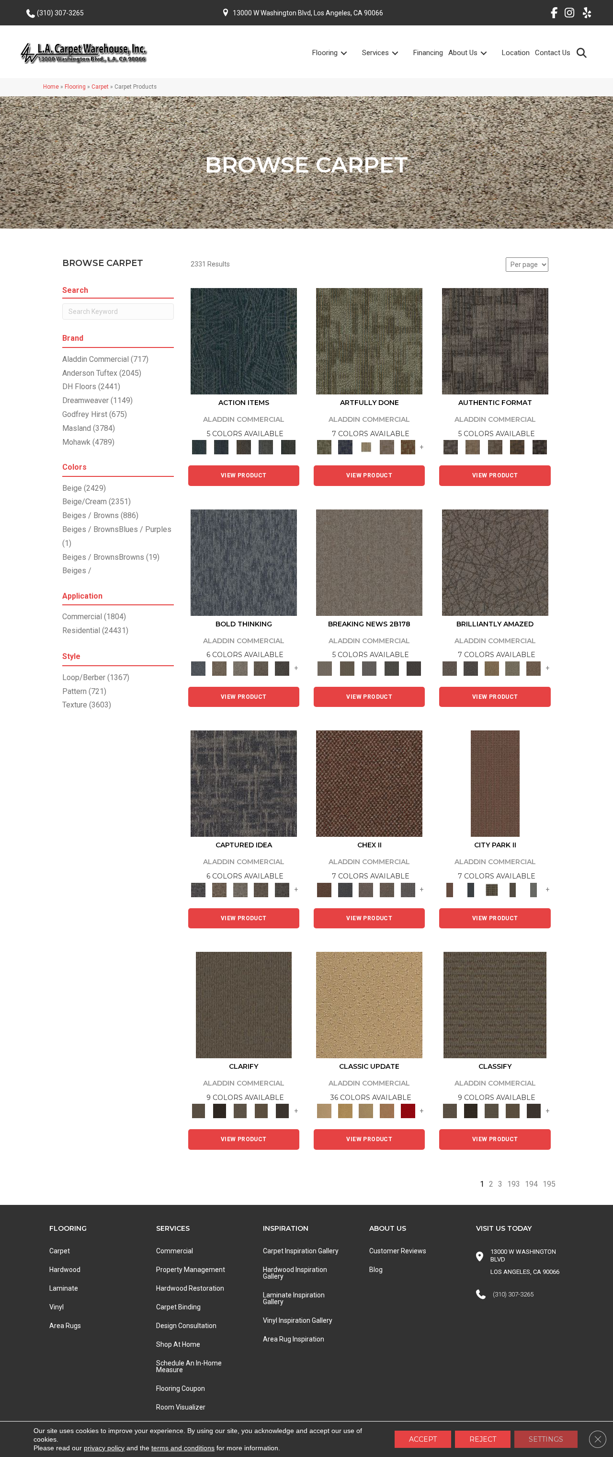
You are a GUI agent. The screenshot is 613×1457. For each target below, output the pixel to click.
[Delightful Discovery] (369, 341)
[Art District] (366, 889)
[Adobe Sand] (369, 1004)
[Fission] (261, 667)
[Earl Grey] (266, 447)
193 (513, 1184)
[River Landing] (345, 889)
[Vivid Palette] (408, 447)
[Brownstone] (243, 447)
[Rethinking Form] (517, 447)
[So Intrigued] (495, 562)
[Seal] (282, 667)
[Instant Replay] (369, 667)
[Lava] (240, 667)
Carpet (100, 86)
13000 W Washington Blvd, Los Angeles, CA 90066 (308, 13)
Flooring (325, 52)
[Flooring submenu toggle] (349, 53)
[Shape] (244, 562)
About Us (462, 52)
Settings (546, 1439)
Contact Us (552, 52)
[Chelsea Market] (369, 783)
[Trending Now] (369, 562)
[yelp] (584, 14)
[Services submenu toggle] (400, 53)
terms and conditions (183, 1448)
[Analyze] (219, 1110)
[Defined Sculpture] (472, 447)
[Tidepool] (244, 341)
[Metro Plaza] (387, 889)
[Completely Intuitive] (492, 667)
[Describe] (240, 1110)
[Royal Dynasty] (408, 1110)
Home (51, 86)
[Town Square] (408, 889)
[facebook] (550, 14)
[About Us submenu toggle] (489, 53)
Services (375, 52)
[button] (583, 52)
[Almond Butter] (366, 1110)
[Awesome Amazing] (387, 447)
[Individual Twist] (495, 447)
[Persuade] (261, 1110)
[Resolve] (244, 1004)
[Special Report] (346, 667)
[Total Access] (414, 667)
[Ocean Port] (221, 447)
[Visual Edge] (495, 341)
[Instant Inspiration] (533, 667)
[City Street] (288, 447)
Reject (482, 1439)
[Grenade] (219, 667)
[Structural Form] (539, 447)
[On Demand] (391, 667)
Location (516, 52)
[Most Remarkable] (345, 447)
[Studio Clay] (387, 1110)
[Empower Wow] (513, 667)
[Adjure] (282, 1110)
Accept (423, 1439)
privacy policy (104, 1448)
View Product (244, 475)
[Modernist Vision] (366, 447)
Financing (428, 52)
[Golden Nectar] (345, 1110)
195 (549, 1184)
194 (531, 1184)
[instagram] (567, 14)
